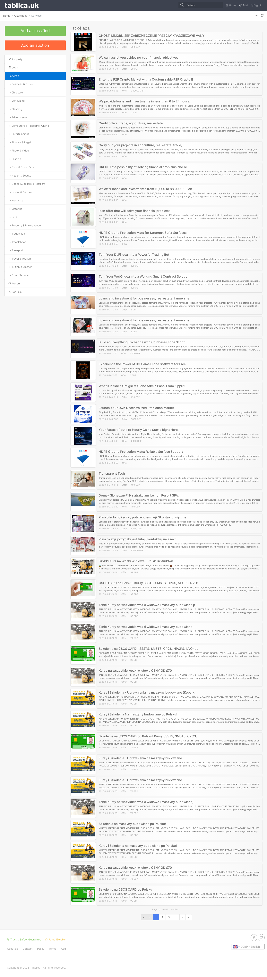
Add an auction (35, 45)
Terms (52, 948)
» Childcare (16, 92)
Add (63, 948)
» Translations (17, 242)
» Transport (16, 250)
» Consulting (17, 100)
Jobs (14, 67)
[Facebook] (254, 937)
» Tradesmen (17, 233)
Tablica (36, 967)
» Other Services (19, 275)
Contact (27, 948)
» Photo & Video (19, 150)
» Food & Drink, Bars (21, 167)
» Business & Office (21, 84)
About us (12, 948)
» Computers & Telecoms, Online (29, 125)
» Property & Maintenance (25, 225)
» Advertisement (19, 117)
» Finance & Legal (20, 142)
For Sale (16, 291)
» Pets (13, 217)
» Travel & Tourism (20, 258)
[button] (248, 946)
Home (6, 15)
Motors (16, 283)
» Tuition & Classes (20, 266)
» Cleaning (15, 109)
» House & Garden (20, 192)
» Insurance (16, 200)
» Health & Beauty (20, 175)
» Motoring (15, 208)
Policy (40, 948)
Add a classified (35, 30)
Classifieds (20, 15)
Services (36, 15)
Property (16, 59)
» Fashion (15, 158)
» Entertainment (19, 133)
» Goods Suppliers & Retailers (27, 183)
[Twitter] (261, 937)
